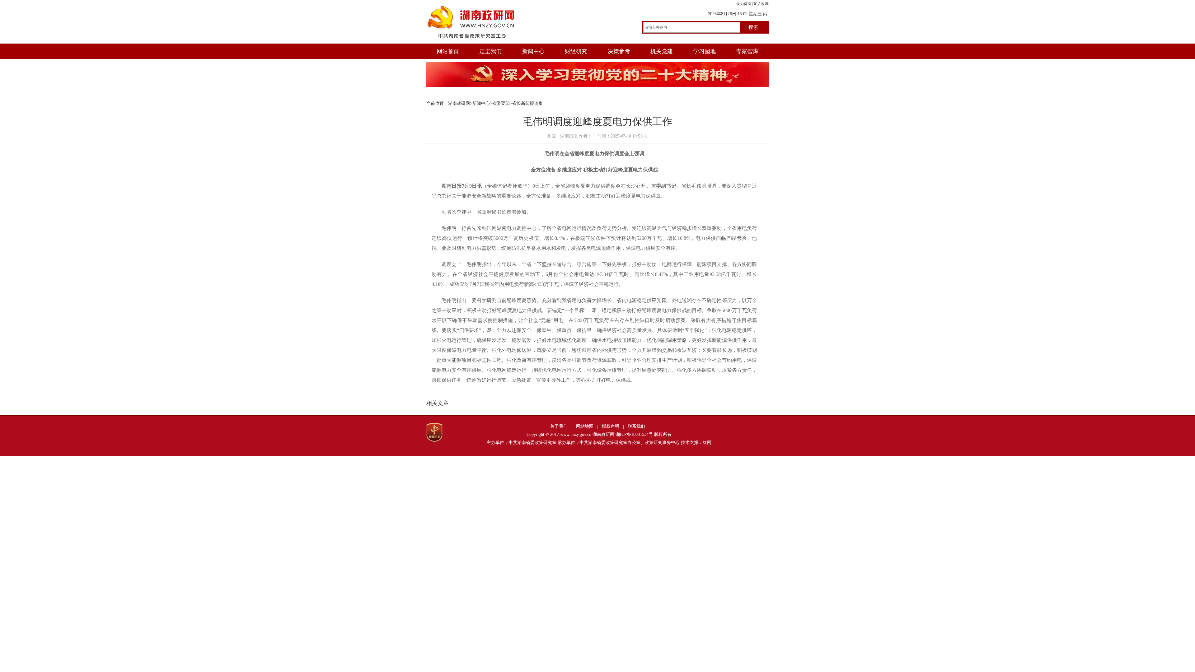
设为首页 (743, 4)
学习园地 (704, 51)
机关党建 (661, 51)
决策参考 (619, 51)
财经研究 (576, 51)
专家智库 (747, 51)
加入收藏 (761, 4)
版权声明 (610, 426)
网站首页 (448, 51)
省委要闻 (501, 103)
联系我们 (636, 426)
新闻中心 (533, 51)
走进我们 (490, 51)
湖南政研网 (459, 103)
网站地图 (584, 426)
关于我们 (559, 426)
